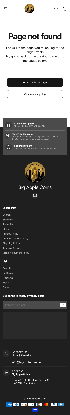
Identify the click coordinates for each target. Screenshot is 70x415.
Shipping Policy (11, 243)
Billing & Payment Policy (16, 252)
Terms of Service (12, 248)
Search (7, 214)
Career (6, 287)
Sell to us (8, 219)
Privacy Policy (10, 233)
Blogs (6, 229)
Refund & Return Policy (15, 238)
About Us (8, 224)
